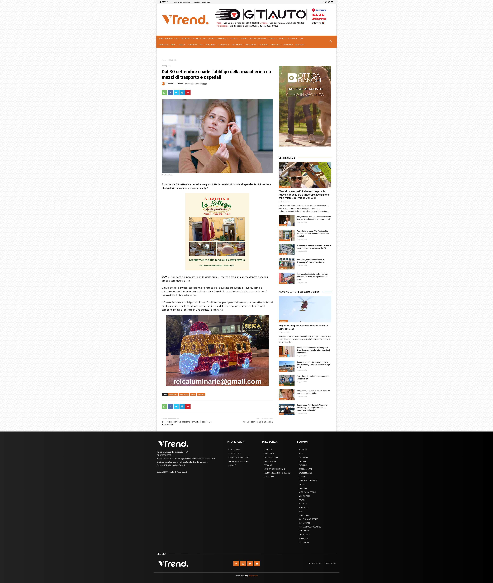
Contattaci (234, 449)
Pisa (281, 385)
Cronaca (283, 225)
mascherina (184, 394)
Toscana (268, 465)
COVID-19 (172, 60)
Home (164, 60)
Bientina (303, 449)
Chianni (302, 476)
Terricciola (304, 534)
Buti (301, 453)
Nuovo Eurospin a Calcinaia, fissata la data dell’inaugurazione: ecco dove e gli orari (313, 364)
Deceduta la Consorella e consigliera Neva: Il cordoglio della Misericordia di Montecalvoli (313, 350)
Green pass (173, 394)
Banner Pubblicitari (238, 461)
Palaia (302, 500)
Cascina (302, 461)
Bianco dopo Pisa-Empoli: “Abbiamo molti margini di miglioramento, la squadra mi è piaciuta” (312, 407)
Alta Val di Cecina (307, 492)
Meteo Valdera (271, 457)
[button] (331, 42)
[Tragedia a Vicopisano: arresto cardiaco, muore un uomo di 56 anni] (305, 309)
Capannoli (304, 465)
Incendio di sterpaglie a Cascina (258, 422)
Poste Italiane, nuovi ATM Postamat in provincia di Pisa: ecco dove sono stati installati (313, 233)
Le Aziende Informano (275, 469)
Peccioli (303, 503)
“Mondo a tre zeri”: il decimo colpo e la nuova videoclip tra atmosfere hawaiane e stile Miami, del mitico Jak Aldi (304, 194)
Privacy (232, 465)
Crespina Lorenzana (309, 480)
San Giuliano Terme (308, 519)
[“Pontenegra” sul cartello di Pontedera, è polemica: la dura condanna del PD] (287, 249)
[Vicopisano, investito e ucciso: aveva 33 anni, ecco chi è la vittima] (287, 394)
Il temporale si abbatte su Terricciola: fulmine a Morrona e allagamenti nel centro (312, 276)
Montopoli (304, 496)
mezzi (193, 394)
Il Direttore (234, 453)
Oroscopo (269, 476)
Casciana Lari (305, 469)
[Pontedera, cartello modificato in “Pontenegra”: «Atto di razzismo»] (287, 263)
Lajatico (303, 488)
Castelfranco (305, 473)
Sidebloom (253, 576)
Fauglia (302, 484)
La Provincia (284, 187)
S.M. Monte (304, 530)
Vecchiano (304, 542)
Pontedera (304, 515)
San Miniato (305, 523)
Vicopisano (304, 538)
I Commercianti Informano (277, 473)
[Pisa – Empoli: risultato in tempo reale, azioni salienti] (287, 380)
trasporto (201, 394)
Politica (283, 254)
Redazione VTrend (175, 84)
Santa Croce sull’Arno (310, 527)
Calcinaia (283, 370)
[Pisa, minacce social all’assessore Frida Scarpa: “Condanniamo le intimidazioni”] (287, 220)
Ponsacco (304, 507)
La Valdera (269, 453)
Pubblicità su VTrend (238, 457)
